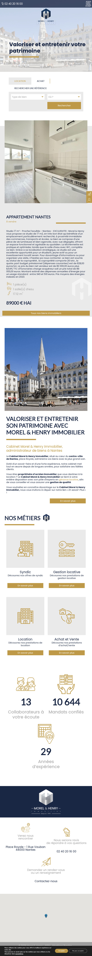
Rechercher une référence (30, 88)
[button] (46, 916)
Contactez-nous (46, 881)
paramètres (19, 954)
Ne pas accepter (78, 951)
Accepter (61, 951)
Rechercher (64, 105)
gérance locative (68, 479)
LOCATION (20, 81)
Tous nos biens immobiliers (46, 313)
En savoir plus (68, 500)
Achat (40, 81)
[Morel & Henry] (46, 16)
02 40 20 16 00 (13, 4)
